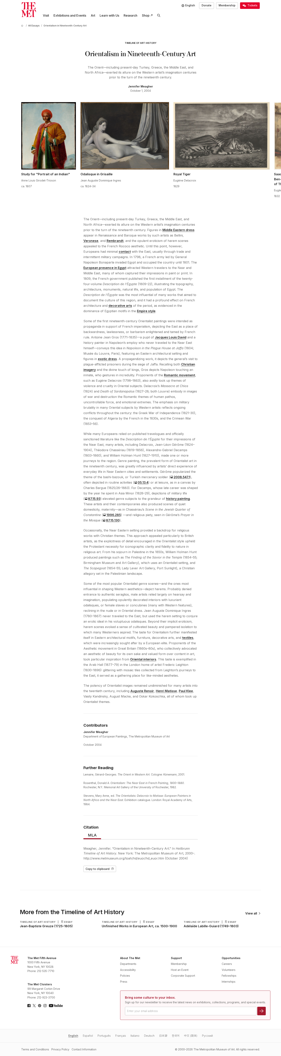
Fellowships (229, 975)
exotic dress (107, 359)
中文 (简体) (190, 1035)
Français (120, 1035)
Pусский (207, 1035)
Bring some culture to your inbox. (150, 997)
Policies (125, 975)
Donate (206, 5)
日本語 (163, 1035)
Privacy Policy (60, 1049)
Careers (227, 963)
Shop (145, 15)
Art (93, 15)
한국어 (175, 1035)
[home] (22, 25)
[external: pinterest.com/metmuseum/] (39, 1005)
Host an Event (179, 969)
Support (176, 958)
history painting (178, 499)
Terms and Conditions (35, 1049)
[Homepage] (28, 9)
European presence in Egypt (104, 268)
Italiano (135, 1035)
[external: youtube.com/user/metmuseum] (56, 1005)
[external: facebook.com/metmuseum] (29, 1005)
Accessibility (128, 969)
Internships (228, 981)
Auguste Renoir (142, 691)
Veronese (90, 241)
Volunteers (228, 969)
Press (123, 981)
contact (125, 251)
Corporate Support (183, 975)
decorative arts (120, 306)
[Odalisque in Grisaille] (125, 136)
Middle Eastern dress (178, 230)
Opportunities (231, 958)
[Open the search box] (158, 15)
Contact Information (84, 1049)
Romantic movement (179, 375)
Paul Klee (186, 691)
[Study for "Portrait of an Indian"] (48, 136)
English (73, 1035)
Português (104, 1035)
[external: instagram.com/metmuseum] (45, 1005)
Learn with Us (109, 15)
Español (88, 1035)
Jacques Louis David (170, 337)
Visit (46, 15)
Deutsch (149, 1035)
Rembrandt (115, 241)
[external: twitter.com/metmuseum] (34, 1005)
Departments (128, 963)
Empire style (146, 311)
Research (130, 15)
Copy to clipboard (98, 868)
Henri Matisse (166, 691)
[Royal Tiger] (221, 136)
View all (251, 913)
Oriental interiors (143, 659)
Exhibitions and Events (69, 15)
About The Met (130, 958)
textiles (187, 638)
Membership (227, 5)
